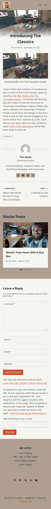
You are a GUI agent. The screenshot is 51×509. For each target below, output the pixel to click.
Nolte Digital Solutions (26, 461)
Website (8, 364)
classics (8, 137)
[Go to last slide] (7, 245)
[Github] (14, 480)
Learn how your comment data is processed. (25, 383)
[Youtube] (36, 480)
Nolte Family (25, 464)
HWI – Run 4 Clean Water (25, 457)
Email (7, 351)
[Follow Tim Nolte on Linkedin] (28, 175)
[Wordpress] (25, 480)
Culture (19, 31)
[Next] (44, 245)
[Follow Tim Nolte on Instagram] (18, 175)
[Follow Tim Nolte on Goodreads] (33, 175)
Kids (26, 31)
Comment (9, 304)
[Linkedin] (31, 480)
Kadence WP (25, 501)
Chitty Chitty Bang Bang (21, 126)
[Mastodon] (20, 480)
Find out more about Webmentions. (28, 413)
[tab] (20, 269)
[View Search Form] (46, 5)
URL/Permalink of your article (17, 419)
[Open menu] (40, 5)
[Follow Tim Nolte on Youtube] (23, 175)
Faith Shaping (25, 453)
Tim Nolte (18, 48)
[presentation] (25, 235)
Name (8, 339)
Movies (32, 31)
